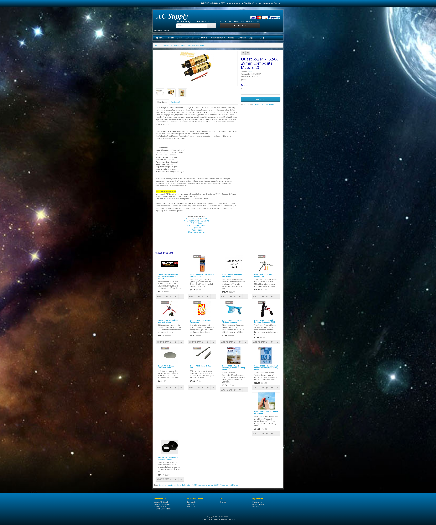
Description (162, 102)
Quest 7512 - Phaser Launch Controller (266, 412)
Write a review (268, 104)
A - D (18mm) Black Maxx (196, 218)
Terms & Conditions (162, 509)
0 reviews (256, 104)
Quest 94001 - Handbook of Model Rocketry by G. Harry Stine (266, 368)
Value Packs (197, 230)
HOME (206, 3)
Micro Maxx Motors (196, 232)
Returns (190, 504)
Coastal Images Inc (228, 519)
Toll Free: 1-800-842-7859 (225, 21)
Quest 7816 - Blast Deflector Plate (166, 367)
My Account (257, 502)
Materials (242, 38)
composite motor (205, 485)
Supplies (252, 38)
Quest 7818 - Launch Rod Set (200, 367)
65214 (216, 485)
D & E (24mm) (196, 223)
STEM (179, 38)
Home (161, 38)
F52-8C (194, 485)
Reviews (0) (176, 102)
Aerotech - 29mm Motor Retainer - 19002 (168, 458)
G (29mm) (197, 227)
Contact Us (191, 502)
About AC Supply (161, 502)
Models (231, 38)
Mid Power (234, 485)
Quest (249, 71)
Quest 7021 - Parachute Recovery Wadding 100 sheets (168, 276)
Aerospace (190, 38)
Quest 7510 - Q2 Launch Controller (232, 275)
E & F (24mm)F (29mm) (196, 225)
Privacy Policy (160, 506)
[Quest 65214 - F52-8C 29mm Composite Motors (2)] (197, 68)
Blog (262, 38)
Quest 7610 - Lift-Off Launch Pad (263, 275)
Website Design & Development (211, 519)
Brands (223, 502)
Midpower (224, 485)
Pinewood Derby (218, 38)
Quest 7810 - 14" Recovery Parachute (201, 321)
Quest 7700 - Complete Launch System (168, 321)
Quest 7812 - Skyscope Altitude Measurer (232, 321)
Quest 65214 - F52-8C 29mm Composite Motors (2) (183, 45)
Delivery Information (163, 504)
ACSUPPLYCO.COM (223, 517)
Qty (242, 89)
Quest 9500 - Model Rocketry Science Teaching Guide (233, 368)
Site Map (191, 506)
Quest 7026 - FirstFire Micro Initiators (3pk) (202, 275)
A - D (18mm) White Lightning (196, 221)
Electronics (202, 38)
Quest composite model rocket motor (175, 485)
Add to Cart (260, 99)
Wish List (256, 506)
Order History (258, 504)
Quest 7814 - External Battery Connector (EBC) (265, 321)
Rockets (170, 38)
